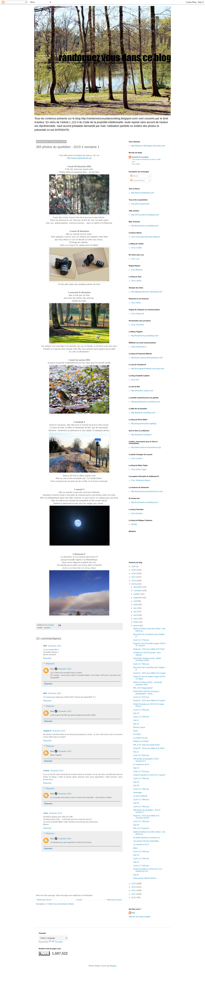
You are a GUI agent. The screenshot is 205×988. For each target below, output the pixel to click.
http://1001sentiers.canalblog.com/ (145, 215)
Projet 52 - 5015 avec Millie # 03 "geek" (149, 701)
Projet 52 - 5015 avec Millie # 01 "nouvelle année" (146, 817)
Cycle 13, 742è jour (141, 866)
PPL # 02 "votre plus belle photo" (146, 745)
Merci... (136, 848)
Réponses (50, 664)
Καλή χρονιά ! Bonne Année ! (145, 878)
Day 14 (136, 720)
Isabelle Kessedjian (140, 157)
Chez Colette (136, 248)
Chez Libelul (136, 281)
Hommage (137, 792)
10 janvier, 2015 (55, 813)
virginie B (47, 731)
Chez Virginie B (137, 314)
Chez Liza (135, 259)
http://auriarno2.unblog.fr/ (141, 435)
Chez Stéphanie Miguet (140, 480)
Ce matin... (137, 734)
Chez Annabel (137, 513)
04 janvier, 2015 (54, 646)
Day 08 (136, 785)
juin (135, 608)
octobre (137, 594)
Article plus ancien (114, 900)
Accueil (79, 900)
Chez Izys (135, 380)
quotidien (47, 628)
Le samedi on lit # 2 (141, 844)
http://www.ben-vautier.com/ (142, 391)
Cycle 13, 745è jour (141, 821)
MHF (45, 646)
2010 (133, 897)
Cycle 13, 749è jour (141, 789)
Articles (135, 176)
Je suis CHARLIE (140, 796)
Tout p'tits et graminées (140, 204)
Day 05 (136, 803)
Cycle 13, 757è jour (141, 697)
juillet (136, 604)
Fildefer (134, 524)
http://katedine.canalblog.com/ (143, 413)
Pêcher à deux (139, 727)
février (136, 622)
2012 (133, 890)
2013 (133, 887)
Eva (52, 669)
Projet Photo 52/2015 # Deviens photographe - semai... (146, 692)
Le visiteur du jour (140, 738)
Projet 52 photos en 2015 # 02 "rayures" (149, 775)
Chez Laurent (136, 458)
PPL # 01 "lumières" (141, 828)
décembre (138, 587)
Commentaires (138, 180)
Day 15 (136, 713)
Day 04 (136, 825)
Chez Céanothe (137, 325)
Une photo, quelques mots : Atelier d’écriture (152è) (147, 659)
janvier (137, 626)
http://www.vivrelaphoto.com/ (142, 193)
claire (45, 813)
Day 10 (136, 768)
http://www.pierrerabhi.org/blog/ (143, 424)
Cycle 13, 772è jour (141, 640)
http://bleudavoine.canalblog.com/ (144, 226)
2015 (133, 584)
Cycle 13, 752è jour (141, 755)
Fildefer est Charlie (141, 741)
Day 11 (136, 752)
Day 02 (136, 862)
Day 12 (136, 724)
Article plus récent (44, 900)
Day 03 (136, 855)
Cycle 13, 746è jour (141, 807)
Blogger (113, 966)
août (136, 601)
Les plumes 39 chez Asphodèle (146, 841)
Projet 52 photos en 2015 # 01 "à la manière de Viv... (147, 870)
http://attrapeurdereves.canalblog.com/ (146, 292)
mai (135, 612)
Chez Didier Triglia (138, 469)
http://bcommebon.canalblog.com (144, 502)
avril (135, 615)
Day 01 (136, 875)
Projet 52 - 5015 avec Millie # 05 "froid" (149, 649)
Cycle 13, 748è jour (141, 800)
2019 (133, 570)
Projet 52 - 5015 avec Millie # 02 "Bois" (149, 748)
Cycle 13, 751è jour (141, 772)
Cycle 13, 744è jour (141, 851)
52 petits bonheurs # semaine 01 (146, 838)
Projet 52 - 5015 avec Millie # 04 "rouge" (149, 673)
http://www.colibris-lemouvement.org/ (146, 447)
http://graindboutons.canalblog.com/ (145, 402)
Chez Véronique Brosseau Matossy (145, 237)
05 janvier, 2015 (64, 711)
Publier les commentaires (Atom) (60, 904)
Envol (135, 731)
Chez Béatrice (137, 270)
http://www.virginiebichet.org (79, 158)
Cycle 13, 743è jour (141, 859)
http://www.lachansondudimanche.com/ (147, 491)
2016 (133, 581)
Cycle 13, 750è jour (141, 778)
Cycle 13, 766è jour (141, 664)
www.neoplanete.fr (138, 347)
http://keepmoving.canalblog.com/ (144, 336)
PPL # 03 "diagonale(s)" (143, 688)
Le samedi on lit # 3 (141, 764)
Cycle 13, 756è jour (141, 710)
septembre (138, 598)
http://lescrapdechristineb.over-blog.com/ (147, 369)
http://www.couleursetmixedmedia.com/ (147, 358)
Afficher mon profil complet (139, 917)
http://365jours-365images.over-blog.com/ (148, 146)
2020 (133, 566)
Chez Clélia (136, 303)
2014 (133, 884)
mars (136, 619)
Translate (59, 942)
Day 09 (136, 782)
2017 (133, 577)
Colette (46, 771)
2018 (133, 573)
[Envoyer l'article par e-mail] (59, 625)
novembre (138, 591)
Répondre (47, 658)
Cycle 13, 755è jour (141, 717)
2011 (133, 894)
